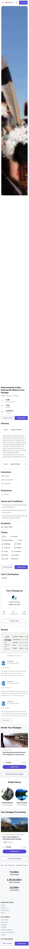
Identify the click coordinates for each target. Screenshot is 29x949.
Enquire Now (14, 767)
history (6, 555)
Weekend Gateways (6, 930)
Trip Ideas (4, 927)
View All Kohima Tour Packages (14, 774)
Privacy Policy (5, 910)
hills (20, 540)
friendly (15, 536)
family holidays (8, 540)
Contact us (4, 907)
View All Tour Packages (14, 858)
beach (6, 551)
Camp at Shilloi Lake (21, 803)
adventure (7, 547)
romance (15, 559)
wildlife (19, 544)
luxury (6, 559)
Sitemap (3, 935)
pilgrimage (7, 544)
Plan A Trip (23, 2)
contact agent (7, 943)
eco (5, 536)
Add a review (4, 920)
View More (6, 720)
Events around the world (8, 932)
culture (17, 555)
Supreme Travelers (14, 602)
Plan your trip (4, 922)
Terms (2, 912)
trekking (18, 547)
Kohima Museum (7, 803)
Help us (3, 905)
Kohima (17, 395)
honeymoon (17, 551)
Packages (4, 925)
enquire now (22, 943)
